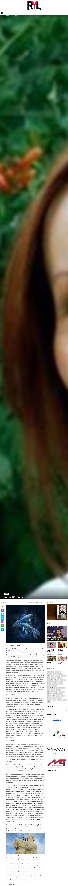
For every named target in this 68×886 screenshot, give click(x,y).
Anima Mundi (50, 671)
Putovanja (62, 691)
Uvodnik (49, 699)
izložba (55, 681)
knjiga (49, 683)
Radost (49, 693)
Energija (60, 677)
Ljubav (55, 685)
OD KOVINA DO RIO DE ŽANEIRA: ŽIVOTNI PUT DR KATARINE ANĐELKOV (51, 652)
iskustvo (49, 681)
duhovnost (64, 675)
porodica (59, 689)
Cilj (48, 675)
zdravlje (59, 699)
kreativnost (55, 683)
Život (49, 701)
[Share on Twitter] (2, 618)
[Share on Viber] (2, 621)
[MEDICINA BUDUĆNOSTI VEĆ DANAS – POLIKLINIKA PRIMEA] (62, 645)
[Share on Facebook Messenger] (2, 614)
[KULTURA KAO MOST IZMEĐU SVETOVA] (57, 633)
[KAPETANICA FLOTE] (62, 658)
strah (63, 695)
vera (55, 699)
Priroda (49, 691)
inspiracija (63, 679)
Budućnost (61, 673)
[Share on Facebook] (2, 610)
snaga (61, 693)
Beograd (50, 673)
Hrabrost (57, 679)
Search (66, 710)
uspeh (60, 697)
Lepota (49, 685)
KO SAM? (49, 662)
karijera (60, 681)
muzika (53, 689)
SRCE (54, 695)
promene (56, 691)
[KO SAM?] (51, 658)
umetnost (54, 697)
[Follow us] (64, 13)
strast (49, 697)
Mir (48, 689)
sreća (58, 695)
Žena (65, 699)
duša (49, 677)
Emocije (54, 677)
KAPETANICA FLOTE (61, 663)
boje (55, 673)
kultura (61, 683)
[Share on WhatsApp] (2, 625)
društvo (57, 675)
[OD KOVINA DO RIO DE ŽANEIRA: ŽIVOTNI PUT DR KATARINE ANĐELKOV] (51, 645)
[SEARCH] (66, 13)
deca (53, 675)
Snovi (49, 695)
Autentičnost (58, 671)
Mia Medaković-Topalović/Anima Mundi (56, 687)
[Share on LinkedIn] (2, 629)
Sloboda (55, 693)
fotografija (50, 679)
